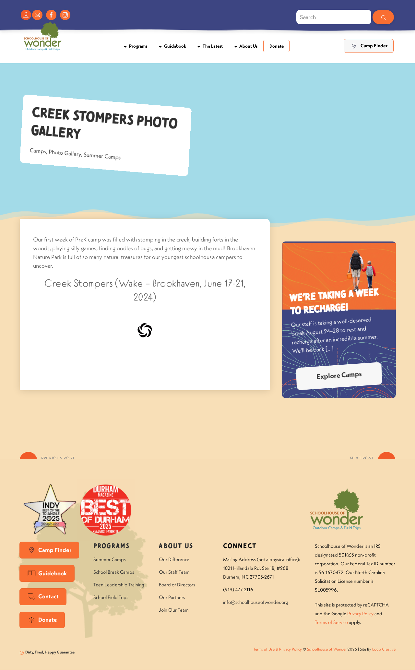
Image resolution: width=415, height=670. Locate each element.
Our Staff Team (174, 572)
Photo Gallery (64, 153)
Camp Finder (374, 46)
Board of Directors (177, 585)
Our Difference (174, 559)
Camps (38, 151)
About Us (247, 46)
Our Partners (172, 597)
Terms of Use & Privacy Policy (278, 649)
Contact (48, 596)
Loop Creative (384, 649)
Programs (137, 46)
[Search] (383, 17)
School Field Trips (110, 597)
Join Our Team (174, 610)
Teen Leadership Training (118, 585)
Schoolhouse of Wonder (327, 649)
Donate (276, 46)
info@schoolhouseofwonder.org (255, 602)
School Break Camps (113, 572)
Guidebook (174, 46)
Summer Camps (102, 156)
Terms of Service (331, 622)
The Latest (212, 46)
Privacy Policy (360, 613)
